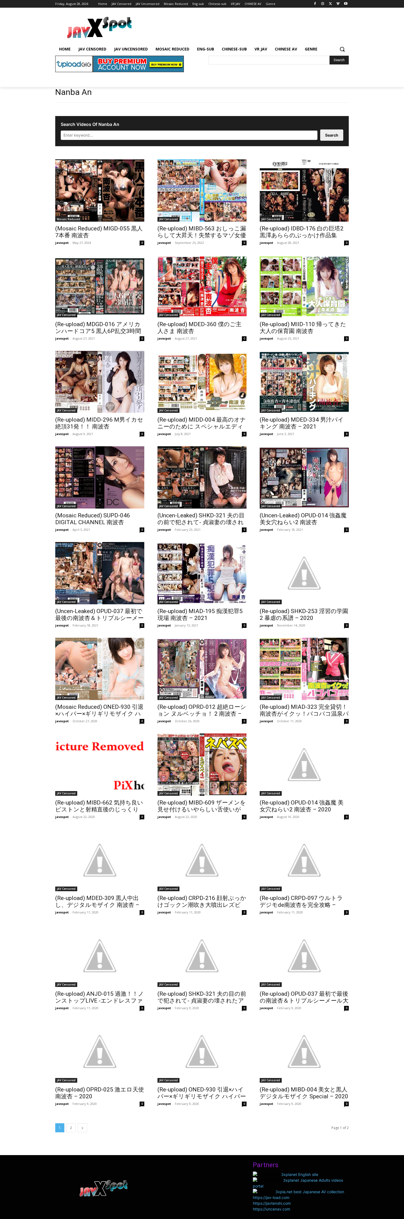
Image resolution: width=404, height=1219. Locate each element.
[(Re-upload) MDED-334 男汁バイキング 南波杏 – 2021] (304, 382)
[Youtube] (345, 4)
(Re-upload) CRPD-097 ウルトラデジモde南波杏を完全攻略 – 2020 (301, 905)
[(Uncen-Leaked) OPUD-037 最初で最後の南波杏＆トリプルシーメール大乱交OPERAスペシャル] (99, 573)
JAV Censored (168, 219)
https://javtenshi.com (272, 1203)
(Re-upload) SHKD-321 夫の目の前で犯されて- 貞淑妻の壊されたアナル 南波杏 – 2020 (201, 1001)
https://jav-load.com (271, 1197)
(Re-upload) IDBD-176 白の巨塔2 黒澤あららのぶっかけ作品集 (302, 232)
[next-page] (82, 1127)
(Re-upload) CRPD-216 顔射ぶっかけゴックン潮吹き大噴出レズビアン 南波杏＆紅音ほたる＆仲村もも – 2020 (201, 908)
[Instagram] (323, 4)
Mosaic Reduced (68, 219)
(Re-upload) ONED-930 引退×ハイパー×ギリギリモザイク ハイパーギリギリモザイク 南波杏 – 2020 (201, 1096)
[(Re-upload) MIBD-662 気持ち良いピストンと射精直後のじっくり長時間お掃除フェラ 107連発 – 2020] (99, 764)
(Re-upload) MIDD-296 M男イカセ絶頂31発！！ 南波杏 (99, 423)
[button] (342, 49)
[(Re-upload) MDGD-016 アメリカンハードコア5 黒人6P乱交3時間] (99, 286)
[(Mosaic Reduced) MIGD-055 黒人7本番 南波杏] (99, 190)
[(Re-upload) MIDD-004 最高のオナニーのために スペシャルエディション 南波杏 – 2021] (202, 382)
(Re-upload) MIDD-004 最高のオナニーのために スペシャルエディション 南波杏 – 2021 (201, 426)
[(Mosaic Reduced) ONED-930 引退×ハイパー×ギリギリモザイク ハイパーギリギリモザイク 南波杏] (99, 669)
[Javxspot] (99, 27)
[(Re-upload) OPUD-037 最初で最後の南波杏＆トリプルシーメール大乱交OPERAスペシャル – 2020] (304, 956)
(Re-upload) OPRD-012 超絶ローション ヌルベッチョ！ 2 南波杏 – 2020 (201, 714)
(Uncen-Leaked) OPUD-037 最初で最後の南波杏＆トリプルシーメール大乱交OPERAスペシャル (99, 618)
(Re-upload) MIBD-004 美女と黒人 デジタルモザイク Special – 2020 (304, 1093)
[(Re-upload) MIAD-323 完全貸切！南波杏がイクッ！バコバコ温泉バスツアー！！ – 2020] (304, 669)
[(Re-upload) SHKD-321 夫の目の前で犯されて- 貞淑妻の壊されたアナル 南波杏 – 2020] (202, 956)
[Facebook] (315, 4)
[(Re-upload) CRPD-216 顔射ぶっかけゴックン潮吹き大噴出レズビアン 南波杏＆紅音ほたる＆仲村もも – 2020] (202, 860)
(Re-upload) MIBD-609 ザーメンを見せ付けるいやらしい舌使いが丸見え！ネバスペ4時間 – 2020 (201, 809)
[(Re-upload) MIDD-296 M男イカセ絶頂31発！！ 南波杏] (99, 382)
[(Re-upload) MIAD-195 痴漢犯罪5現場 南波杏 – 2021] (202, 573)
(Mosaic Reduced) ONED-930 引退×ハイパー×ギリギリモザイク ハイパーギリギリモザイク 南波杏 (99, 714)
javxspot (62, 243)
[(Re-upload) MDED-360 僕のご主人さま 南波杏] (202, 286)
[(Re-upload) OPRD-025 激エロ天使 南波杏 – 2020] (99, 1051)
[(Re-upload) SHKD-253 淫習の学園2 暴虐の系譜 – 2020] (304, 573)
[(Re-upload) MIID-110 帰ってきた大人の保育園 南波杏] (304, 286)
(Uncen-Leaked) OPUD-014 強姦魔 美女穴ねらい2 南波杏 (303, 519)
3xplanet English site (299, 1174)
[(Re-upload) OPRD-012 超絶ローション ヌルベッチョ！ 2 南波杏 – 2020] (202, 669)
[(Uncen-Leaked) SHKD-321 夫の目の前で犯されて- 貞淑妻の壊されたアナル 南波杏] (202, 477)
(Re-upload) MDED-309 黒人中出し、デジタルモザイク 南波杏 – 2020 (97, 905)
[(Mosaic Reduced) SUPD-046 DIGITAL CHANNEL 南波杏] (99, 477)
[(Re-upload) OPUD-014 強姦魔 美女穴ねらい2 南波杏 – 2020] (304, 764)
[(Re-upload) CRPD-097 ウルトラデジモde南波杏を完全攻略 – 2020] (304, 860)
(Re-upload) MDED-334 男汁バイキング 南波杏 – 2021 (302, 423)
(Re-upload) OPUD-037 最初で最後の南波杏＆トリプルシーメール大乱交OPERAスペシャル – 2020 (304, 1001)
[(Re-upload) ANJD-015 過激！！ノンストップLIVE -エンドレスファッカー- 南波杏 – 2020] (99, 956)
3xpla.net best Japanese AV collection (309, 1191)
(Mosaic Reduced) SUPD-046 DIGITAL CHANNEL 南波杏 (92, 519)
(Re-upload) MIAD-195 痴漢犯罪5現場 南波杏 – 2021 (200, 614)
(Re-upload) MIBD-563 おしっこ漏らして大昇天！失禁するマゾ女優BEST (201, 235)
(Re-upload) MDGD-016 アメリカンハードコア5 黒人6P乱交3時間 (98, 327)
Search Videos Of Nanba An (90, 124)
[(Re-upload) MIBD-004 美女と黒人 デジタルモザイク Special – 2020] (304, 1051)
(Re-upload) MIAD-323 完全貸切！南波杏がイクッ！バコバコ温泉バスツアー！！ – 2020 (304, 714)
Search (331, 135)
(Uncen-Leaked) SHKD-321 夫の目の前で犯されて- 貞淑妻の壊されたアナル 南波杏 (201, 522)
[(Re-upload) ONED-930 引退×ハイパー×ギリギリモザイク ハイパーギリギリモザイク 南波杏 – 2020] (202, 1051)
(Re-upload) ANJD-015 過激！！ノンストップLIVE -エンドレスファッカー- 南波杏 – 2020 (99, 1001)
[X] (330, 4)
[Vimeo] (338, 4)
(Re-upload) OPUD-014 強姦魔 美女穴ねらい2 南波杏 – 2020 (302, 806)
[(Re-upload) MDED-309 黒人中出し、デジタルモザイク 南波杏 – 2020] (99, 860)
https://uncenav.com (271, 1209)
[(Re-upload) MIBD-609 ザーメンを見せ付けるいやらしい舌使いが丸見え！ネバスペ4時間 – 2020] (202, 764)
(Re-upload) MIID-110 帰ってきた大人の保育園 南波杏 (303, 327)
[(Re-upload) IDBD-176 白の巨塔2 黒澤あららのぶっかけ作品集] (304, 190)
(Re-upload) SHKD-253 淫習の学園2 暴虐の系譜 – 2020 (304, 614)
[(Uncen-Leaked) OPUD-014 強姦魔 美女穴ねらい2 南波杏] (304, 477)
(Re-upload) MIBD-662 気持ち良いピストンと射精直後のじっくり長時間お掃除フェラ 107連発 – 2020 (99, 812)
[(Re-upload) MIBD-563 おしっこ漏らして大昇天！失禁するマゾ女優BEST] (202, 190)
